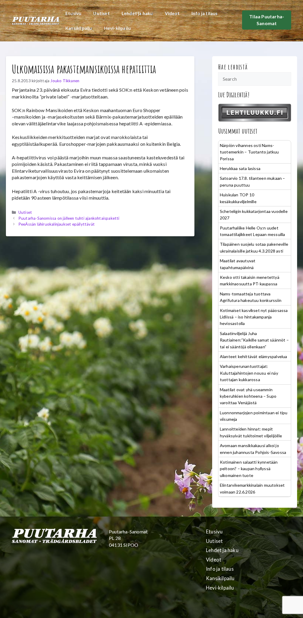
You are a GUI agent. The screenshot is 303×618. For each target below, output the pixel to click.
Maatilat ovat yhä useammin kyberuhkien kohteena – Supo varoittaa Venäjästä (248, 396)
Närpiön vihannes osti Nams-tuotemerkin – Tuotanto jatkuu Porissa (249, 152)
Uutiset (101, 13)
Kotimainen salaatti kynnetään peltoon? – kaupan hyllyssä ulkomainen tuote (249, 469)
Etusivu (73, 13)
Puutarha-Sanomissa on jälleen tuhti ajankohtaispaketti (69, 218)
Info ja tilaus (204, 13)
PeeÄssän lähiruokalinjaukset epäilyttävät (56, 224)
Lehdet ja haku (137, 13)
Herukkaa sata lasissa (240, 168)
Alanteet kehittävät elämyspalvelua (253, 356)
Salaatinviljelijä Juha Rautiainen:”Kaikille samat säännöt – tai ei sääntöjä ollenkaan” (254, 340)
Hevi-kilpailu (117, 28)
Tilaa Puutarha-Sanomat (266, 20)
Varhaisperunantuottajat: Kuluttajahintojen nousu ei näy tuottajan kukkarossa (249, 373)
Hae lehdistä (233, 66)
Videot (172, 13)
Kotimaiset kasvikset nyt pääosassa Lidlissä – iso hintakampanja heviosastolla (254, 317)
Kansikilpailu (78, 28)
